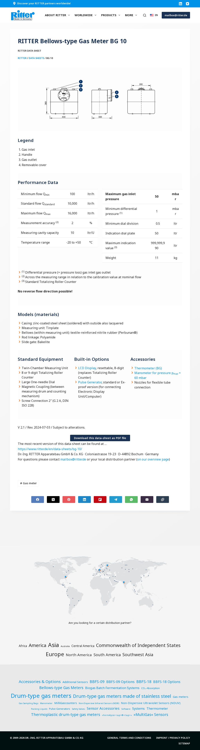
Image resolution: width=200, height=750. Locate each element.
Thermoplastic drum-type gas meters (65, 714)
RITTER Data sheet (29, 50)
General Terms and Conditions (129, 737)
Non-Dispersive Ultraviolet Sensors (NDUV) (150, 703)
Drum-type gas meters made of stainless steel (122, 696)
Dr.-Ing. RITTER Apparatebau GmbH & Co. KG (54, 737)
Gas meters (180, 697)
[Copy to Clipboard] (162, 499)
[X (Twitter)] (53, 499)
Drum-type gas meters (41, 696)
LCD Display (87, 368)
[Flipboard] (100, 499)
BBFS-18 (143, 681)
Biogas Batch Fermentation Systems (112, 688)
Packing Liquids (39, 709)
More (129, 15)
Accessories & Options (40, 681)
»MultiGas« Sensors (151, 714)
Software (125, 709)
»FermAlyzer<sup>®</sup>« (117, 715)
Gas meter (28, 483)
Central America (82, 646)
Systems (138, 708)
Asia (53, 645)
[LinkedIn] (180, 3)
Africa (23, 646)
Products (108, 15)
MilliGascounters (65, 703)
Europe (55, 654)
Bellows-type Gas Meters (61, 687)
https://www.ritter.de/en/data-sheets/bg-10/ (50, 449)
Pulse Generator (90, 382)
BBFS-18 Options (166, 681)
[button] (154, 15)
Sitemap (184, 743)
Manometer (46, 703)
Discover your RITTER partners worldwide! (44, 3)
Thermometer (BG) (148, 368)
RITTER (22, 58)
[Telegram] (115, 499)
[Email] (147, 499)
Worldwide (84, 15)
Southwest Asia (137, 654)
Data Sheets (36, 58)
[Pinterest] (68, 499)
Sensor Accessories (103, 708)
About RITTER (55, 15)
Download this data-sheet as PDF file (100, 438)
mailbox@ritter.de (176, 15)
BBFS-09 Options (120, 681)
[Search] (144, 15)
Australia (65, 646)
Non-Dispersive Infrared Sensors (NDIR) (99, 703)
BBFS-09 (97, 681)
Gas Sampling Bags (28, 703)
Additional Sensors (75, 682)
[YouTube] (187, 3)
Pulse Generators (59, 708)
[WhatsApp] (131, 499)
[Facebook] (37, 499)
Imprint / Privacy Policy (173, 737)
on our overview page (153, 459)
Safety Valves (78, 709)
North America (79, 654)
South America (107, 654)
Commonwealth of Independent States (138, 645)
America (37, 645)
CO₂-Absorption (150, 688)
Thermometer (157, 708)
